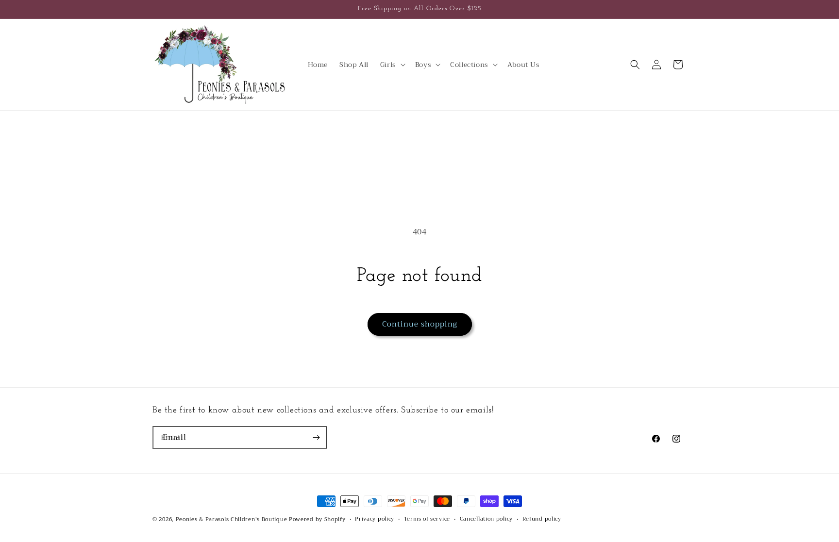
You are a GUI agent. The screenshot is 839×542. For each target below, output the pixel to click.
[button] (391, 64)
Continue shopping (419, 324)
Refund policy (541, 519)
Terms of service (427, 519)
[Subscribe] (316, 437)
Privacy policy (374, 519)
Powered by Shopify (317, 519)
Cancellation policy (486, 519)
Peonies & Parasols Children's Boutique (231, 519)
